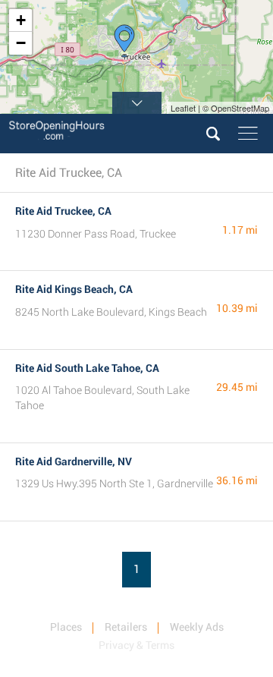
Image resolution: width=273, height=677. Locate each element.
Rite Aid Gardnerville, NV (73, 461)
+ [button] (21, 20)
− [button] (21, 42)
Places (66, 627)
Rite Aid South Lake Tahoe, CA (87, 368)
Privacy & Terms (136, 645)
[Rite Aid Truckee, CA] (124, 41)
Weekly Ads (197, 627)
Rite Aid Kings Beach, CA (74, 289)
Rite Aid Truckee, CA (63, 211)
